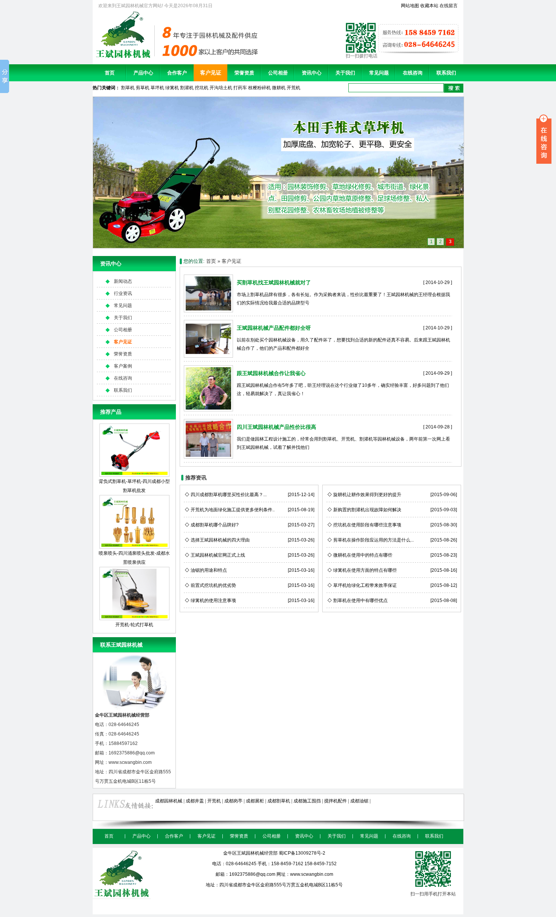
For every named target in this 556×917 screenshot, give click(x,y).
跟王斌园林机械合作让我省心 (271, 373)
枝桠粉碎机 (259, 87)
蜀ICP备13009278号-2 (302, 853)
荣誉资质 (244, 73)
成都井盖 (195, 801)
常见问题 (379, 73)
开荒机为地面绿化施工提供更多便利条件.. (233, 509)
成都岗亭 (233, 801)
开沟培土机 (221, 87)
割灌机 (187, 87)
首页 (110, 73)
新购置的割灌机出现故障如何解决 (367, 509)
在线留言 (449, 5)
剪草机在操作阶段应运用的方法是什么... (373, 540)
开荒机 (293, 87)
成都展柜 (255, 801)
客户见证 (210, 73)
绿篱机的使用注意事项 (213, 600)
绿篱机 (172, 87)
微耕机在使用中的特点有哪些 (362, 555)
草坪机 (157, 87)
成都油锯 (359, 801)
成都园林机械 (168, 801)
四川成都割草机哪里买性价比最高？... (229, 494)
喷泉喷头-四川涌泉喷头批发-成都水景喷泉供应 (134, 558)
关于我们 (345, 73)
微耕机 (279, 87)
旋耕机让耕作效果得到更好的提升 (367, 494)
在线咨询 (412, 73)
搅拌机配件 (335, 801)
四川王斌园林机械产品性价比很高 (276, 427)
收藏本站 (429, 5)
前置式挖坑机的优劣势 (213, 585)
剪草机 (142, 87)
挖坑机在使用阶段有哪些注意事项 (367, 525)
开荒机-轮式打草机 (134, 624)
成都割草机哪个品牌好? (215, 525)
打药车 (240, 87)
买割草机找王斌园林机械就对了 (274, 282)
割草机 (128, 87)
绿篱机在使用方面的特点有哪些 (365, 570)
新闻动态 (123, 281)
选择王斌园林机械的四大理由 (220, 540)
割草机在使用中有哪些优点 (360, 600)
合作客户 (177, 73)
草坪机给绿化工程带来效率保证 (365, 585)
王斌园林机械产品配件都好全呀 (274, 328)
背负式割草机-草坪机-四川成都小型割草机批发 (134, 486)
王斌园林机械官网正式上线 (218, 555)
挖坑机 (201, 87)
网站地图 (410, 5)
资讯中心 (311, 73)
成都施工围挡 (307, 801)
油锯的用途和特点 (209, 570)
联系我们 (446, 73)
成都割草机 (278, 801)
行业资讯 (123, 293)
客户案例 (123, 366)
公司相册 (278, 73)
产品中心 (143, 73)
